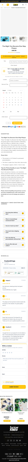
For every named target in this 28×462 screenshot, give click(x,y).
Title (6, 61)
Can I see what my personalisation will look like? (13, 238)
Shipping (7, 443)
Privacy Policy (10, 449)
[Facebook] (8, 440)
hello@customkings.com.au (18, 434)
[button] (8, 5)
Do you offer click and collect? (11, 244)
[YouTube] (20, 440)
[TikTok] (14, 440)
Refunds (19, 443)
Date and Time (5, 84)
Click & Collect (15, 445)
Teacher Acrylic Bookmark (21, 413)
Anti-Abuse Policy (17, 449)
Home (2, 7)
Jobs (25, 445)
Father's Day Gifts (7, 7)
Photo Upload (16, 65)
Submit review (14, 387)
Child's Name (5, 116)
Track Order (13, 443)
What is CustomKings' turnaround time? (11, 219)
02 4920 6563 (7, 434)
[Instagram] (11, 440)
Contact (24, 443)
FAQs (2, 443)
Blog (21, 445)
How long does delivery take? (12, 213)
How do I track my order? (12, 225)
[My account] (23, 4)
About (3, 445)
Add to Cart (7, 420)
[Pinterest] (17, 440)
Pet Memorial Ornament (7, 412)
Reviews (8, 445)
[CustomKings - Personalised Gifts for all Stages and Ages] (15, 4)
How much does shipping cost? (12, 231)
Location (5, 79)
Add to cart (17, 123)
